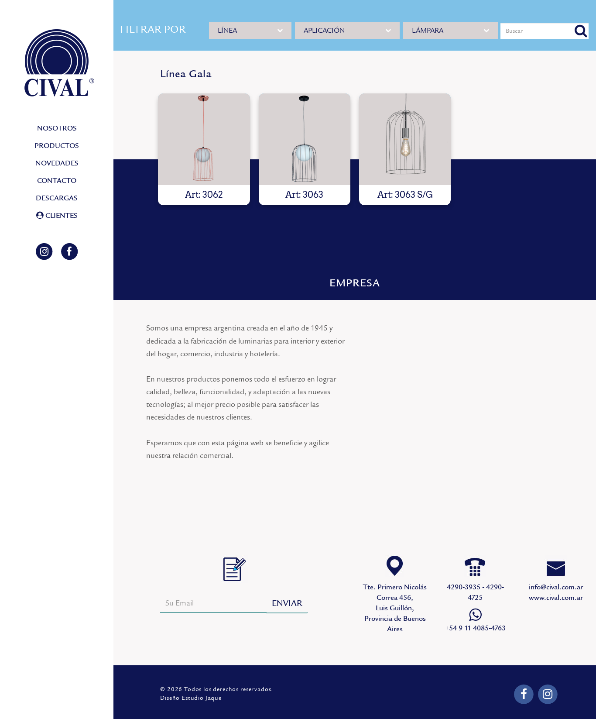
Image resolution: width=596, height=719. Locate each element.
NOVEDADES (57, 163)
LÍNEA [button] (227, 30)
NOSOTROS (57, 128)
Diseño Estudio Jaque (191, 698)
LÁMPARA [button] (427, 30)
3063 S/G (405, 139)
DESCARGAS (57, 198)
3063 (304, 139)
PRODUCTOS (56, 145)
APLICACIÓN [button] (324, 30)
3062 (204, 139)
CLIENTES (61, 215)
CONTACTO (56, 180)
